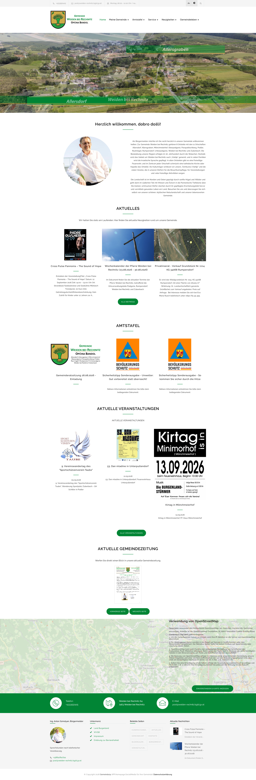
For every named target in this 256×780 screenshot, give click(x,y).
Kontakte (153, 736)
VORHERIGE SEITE (117, 611)
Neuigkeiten (168, 19)
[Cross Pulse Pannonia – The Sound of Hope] (76, 245)
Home (103, 19)
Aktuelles (156, 730)
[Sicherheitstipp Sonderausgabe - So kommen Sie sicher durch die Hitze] (180, 354)
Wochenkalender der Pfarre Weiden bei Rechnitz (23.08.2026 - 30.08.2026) (194, 749)
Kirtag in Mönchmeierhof (180, 504)
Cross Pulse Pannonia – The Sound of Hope (76, 266)
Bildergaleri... (138, 742)
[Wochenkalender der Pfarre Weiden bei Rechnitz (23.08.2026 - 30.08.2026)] (128, 245)
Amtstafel (137, 19)
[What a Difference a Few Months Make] (176, 731)
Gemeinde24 (105, 774)
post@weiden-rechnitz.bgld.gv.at (88, 3)
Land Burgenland (101, 728)
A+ (189, 3)
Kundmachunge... (139, 730)
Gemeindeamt (138, 736)
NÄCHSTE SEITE (139, 611)
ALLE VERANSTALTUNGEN (131, 533)
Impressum (99, 736)
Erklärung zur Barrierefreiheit (106, 740)
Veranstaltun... (139, 748)
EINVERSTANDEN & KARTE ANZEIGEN (212, 689)
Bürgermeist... (155, 742)
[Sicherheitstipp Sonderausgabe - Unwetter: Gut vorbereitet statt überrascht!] (128, 354)
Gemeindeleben (188, 19)
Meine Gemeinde (118, 19)
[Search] (200, 3)
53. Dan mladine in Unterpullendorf (128, 466)
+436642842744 (59, 757)
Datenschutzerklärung (162, 774)
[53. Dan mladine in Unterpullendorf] (128, 445)
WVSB (97, 732)
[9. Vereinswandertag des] (76, 445)
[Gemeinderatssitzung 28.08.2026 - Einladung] (76, 354)
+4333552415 (61, 3)
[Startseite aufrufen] (71, 19)
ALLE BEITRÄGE (128, 302)
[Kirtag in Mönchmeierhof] (180, 464)
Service (152, 19)
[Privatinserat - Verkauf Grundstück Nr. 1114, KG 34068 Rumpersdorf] (180, 245)
